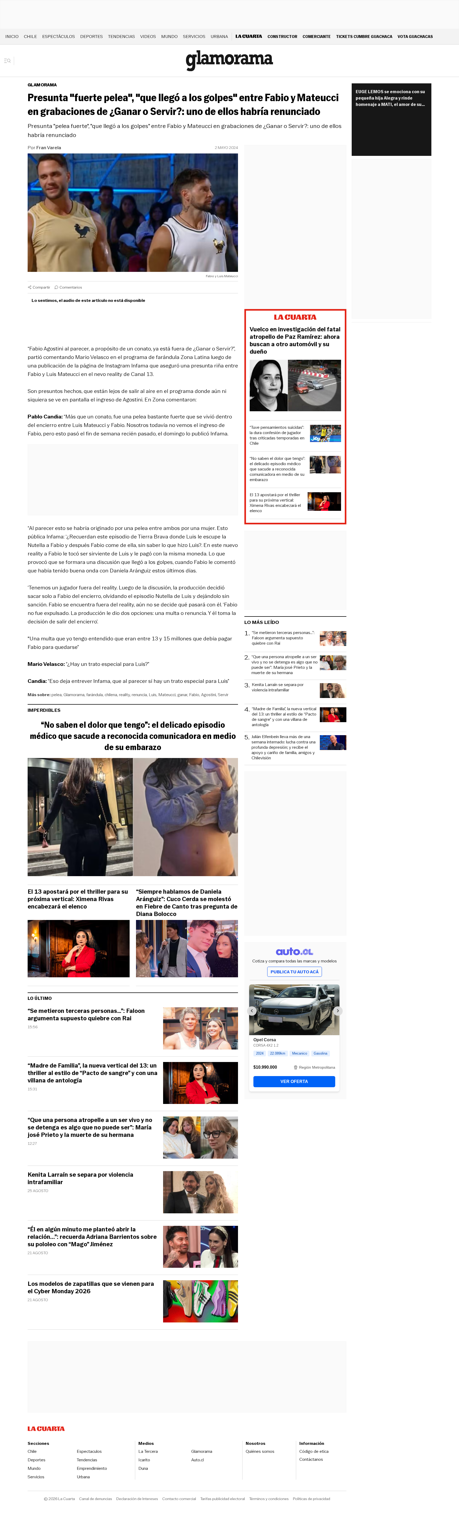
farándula (94, 695)
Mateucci (167, 695)
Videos (148, 36)
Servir (223, 695)
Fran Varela (48, 147)
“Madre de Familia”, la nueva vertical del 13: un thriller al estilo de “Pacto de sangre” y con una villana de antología (93, 1073)
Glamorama (42, 85)
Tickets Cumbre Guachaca (364, 36)
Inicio (12, 36)
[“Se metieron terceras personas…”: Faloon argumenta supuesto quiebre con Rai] (200, 1029)
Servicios (194, 36)
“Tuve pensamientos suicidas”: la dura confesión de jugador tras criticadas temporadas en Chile (277, 435)
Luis (152, 695)
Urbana (219, 36)
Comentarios (71, 287)
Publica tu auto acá (294, 972)
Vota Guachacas (415, 36)
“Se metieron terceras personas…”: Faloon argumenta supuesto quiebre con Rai (86, 1014)
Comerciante (317, 36)
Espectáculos (58, 36)
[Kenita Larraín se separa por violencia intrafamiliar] (200, 1193)
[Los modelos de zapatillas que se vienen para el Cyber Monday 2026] (200, 1302)
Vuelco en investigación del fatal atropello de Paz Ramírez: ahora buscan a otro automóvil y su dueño (295, 341)
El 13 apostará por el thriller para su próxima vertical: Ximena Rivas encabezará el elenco (78, 899)
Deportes (91, 36)
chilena (111, 695)
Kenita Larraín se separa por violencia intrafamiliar (80, 1178)
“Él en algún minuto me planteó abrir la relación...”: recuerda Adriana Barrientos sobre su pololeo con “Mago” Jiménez (92, 1237)
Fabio (194, 695)
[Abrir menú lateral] (9, 61)
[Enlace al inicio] (295, 318)
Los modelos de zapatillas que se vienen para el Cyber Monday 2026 (91, 1287)
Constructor (282, 36)
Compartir (41, 287)
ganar (182, 695)
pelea (57, 695)
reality (124, 695)
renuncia (139, 695)
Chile (30, 36)
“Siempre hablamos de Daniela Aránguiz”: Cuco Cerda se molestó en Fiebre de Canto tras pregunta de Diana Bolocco (186, 903)
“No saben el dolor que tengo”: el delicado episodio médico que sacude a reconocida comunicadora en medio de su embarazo (133, 736)
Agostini (208, 695)
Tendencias (121, 36)
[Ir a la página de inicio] (229, 61)
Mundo (169, 36)
